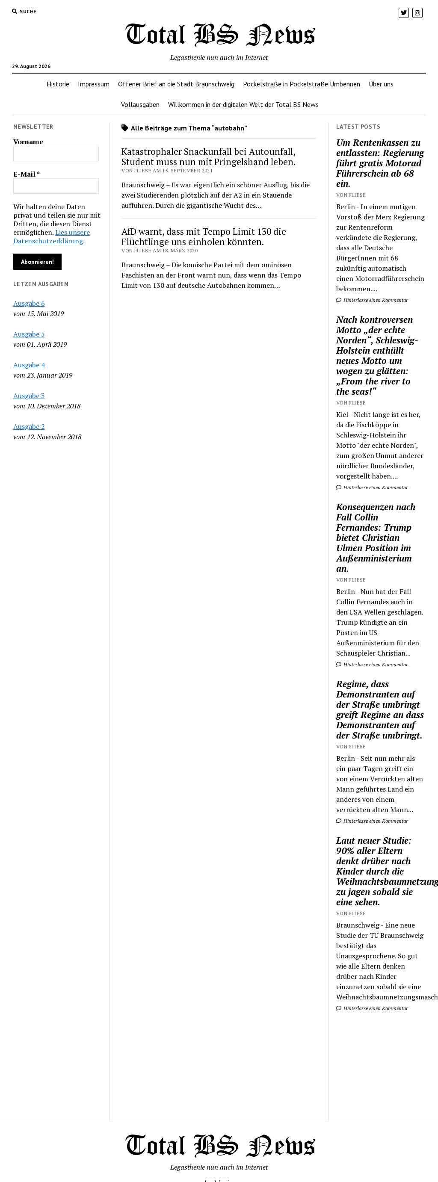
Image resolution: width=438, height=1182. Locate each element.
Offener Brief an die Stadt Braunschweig (176, 84)
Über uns (381, 84)
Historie (58, 84)
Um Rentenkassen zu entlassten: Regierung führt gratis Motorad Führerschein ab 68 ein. (380, 163)
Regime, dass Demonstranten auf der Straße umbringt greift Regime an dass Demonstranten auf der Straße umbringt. (380, 709)
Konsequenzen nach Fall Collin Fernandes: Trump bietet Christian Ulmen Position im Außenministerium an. (375, 537)
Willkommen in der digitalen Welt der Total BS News (243, 104)
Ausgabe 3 (29, 395)
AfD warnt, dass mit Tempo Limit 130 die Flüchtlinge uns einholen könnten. (203, 236)
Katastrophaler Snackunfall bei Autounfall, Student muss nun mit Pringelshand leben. (208, 156)
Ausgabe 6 (29, 303)
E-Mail (26, 174)
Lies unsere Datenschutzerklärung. (51, 236)
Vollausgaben (140, 104)
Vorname (28, 141)
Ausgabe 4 (29, 364)
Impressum (94, 84)
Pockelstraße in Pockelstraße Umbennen (301, 84)
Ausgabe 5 (29, 334)
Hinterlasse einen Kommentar (375, 300)
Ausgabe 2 (29, 426)
